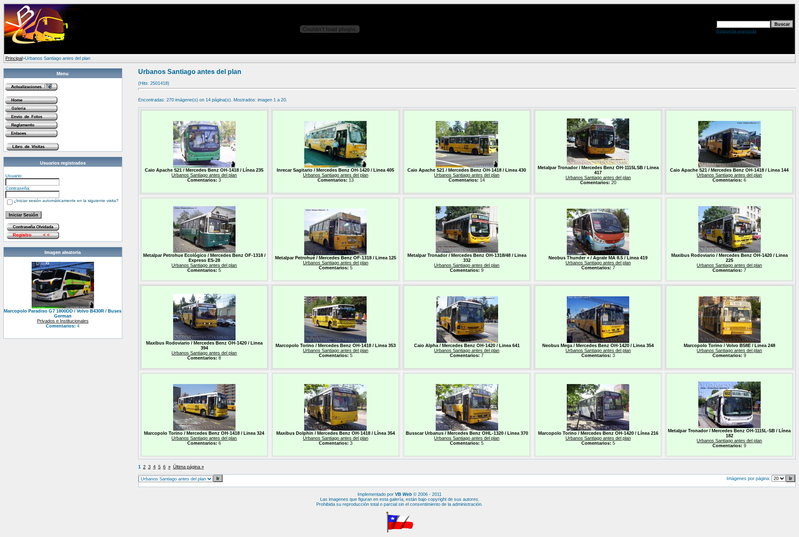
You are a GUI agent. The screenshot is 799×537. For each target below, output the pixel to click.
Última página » (188, 466)
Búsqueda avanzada (736, 31)
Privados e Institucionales (63, 320)
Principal (13, 58)
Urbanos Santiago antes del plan (204, 174)
